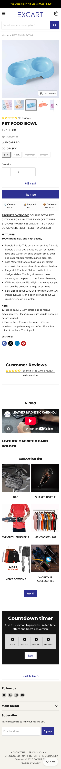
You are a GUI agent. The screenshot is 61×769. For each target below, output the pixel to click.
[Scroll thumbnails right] (56, 105)
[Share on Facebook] (4, 343)
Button (30, 655)
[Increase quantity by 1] (31, 171)
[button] (10, 118)
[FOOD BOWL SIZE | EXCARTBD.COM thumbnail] (42, 105)
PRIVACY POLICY (37, 752)
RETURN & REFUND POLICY (43, 756)
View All (30, 593)
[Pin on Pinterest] (23, 343)
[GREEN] (44, 158)
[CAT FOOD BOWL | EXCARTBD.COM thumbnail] (19, 105)
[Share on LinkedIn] (17, 343)
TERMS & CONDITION (14, 756)
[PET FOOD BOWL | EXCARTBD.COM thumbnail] (7, 105)
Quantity (6, 164)
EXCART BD (12, 142)
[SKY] (7, 158)
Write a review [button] (30, 375)
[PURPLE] (30, 158)
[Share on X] (10, 343)
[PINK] (17, 158)
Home (5, 35)
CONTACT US (18, 752)
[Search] (54, 25)
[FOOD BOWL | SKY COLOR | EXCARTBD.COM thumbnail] (31, 105)
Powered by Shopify (30, 762)
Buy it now (30, 194)
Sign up (48, 731)
